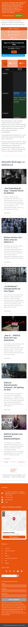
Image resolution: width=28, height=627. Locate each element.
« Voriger (5, 462)
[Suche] (18, 576)
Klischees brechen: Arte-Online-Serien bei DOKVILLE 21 (13, 239)
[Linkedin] (21, 571)
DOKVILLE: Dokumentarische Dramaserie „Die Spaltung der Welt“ (14, 386)
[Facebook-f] (6, 571)
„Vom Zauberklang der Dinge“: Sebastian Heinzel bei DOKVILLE (13, 190)
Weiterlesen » (7, 213)
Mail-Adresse (4, 593)
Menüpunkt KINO (12, 151)
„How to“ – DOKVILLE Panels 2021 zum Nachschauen (12, 337)
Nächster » (22, 462)
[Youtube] (18, 571)
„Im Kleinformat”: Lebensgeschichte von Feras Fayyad (12, 288)
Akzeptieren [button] (19, 15)
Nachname (4, 588)
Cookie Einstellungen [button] (8, 15)
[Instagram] (10, 571)
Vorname (3, 583)
